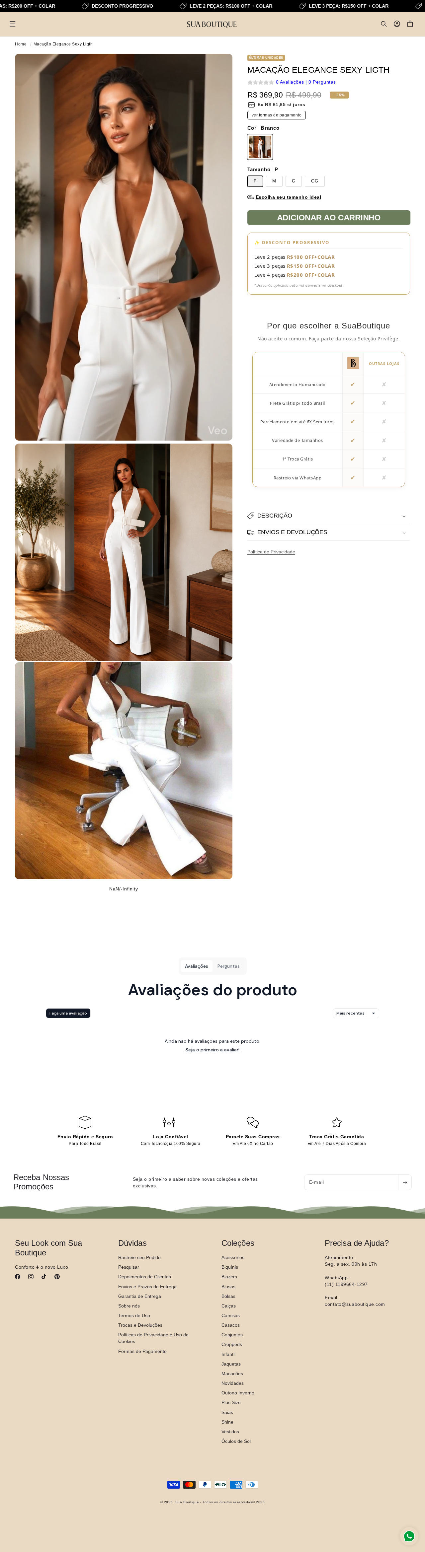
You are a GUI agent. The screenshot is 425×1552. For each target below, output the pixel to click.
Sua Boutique (187, 1502)
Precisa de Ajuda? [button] (357, 1242)
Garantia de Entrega (139, 1296)
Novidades (232, 1383)
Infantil (228, 1354)
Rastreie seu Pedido (139, 1257)
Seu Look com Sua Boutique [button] (48, 1247)
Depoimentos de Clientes (144, 1276)
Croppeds (231, 1344)
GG (314, 181)
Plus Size (231, 1402)
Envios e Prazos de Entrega (147, 1286)
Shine (227, 1421)
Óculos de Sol (236, 1441)
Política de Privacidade (271, 551)
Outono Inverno (237, 1392)
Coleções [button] (237, 1242)
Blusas (228, 1286)
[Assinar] (404, 1182)
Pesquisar (128, 1267)
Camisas (230, 1315)
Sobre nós (129, 1305)
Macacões (232, 1373)
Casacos (230, 1325)
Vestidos (230, 1431)
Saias (227, 1412)
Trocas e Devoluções (140, 1325)
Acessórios (232, 1257)
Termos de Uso (134, 1315)
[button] (12, 24)
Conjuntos (232, 1334)
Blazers (229, 1276)
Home (21, 44)
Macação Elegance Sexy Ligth (63, 44)
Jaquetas (231, 1363)
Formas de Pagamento (142, 1351)
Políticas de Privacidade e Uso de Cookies (153, 1338)
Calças (228, 1305)
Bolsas (228, 1296)
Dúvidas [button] (132, 1242)
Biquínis (229, 1267)
